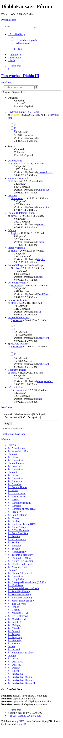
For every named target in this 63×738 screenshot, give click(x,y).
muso (13, 181)
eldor (13, 303)
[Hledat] (35, 27)
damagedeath (44, 381)
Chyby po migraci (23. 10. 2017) (24, 112)
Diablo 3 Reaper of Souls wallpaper (26, 265)
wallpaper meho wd (18, 178)
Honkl (14, 250)
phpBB (18, 721)
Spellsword (16, 320)
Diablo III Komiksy (18, 282)
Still (39, 311)
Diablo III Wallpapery (19, 317)
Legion (14, 233)
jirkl (39, 138)
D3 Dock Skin (15, 387)
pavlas (14, 215)
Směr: (23, 417)
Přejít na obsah (8, 19)
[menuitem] (26, 40)
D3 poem (12, 195)
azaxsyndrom (44, 172)
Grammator (17, 198)
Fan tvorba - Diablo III (20, 76)
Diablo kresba (15, 160)
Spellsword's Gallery (18, 343)
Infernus (12, 230)
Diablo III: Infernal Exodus (21, 213)
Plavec (14, 163)
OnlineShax (43, 189)
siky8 (40, 259)
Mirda (14, 372)
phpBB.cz (24, 724)
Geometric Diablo (17, 369)
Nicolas (15, 268)
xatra (39, 398)
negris (40, 276)
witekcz (15, 114)
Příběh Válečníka (16, 247)
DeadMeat (16, 285)
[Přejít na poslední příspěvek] (43, 138)
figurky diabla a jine (18, 300)
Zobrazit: (9, 414)
